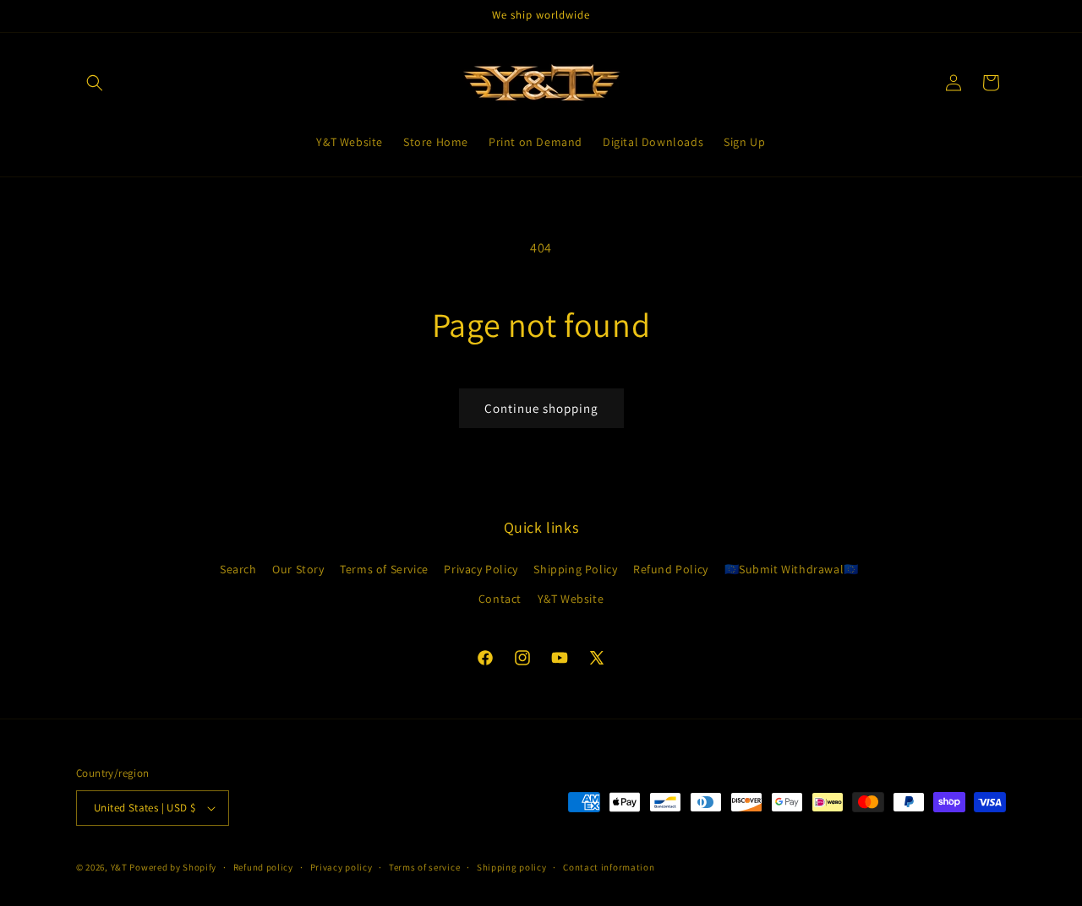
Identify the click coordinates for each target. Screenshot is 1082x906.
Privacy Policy (480, 569)
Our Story (298, 569)
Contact (500, 598)
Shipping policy (512, 867)
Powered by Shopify (172, 867)
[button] (94, 82)
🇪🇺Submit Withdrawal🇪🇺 (791, 569)
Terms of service (424, 867)
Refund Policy (670, 569)
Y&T (119, 867)
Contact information (608, 867)
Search (238, 569)
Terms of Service (384, 569)
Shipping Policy (575, 569)
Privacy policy (341, 867)
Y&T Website (571, 598)
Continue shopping (541, 408)
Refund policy (263, 867)
